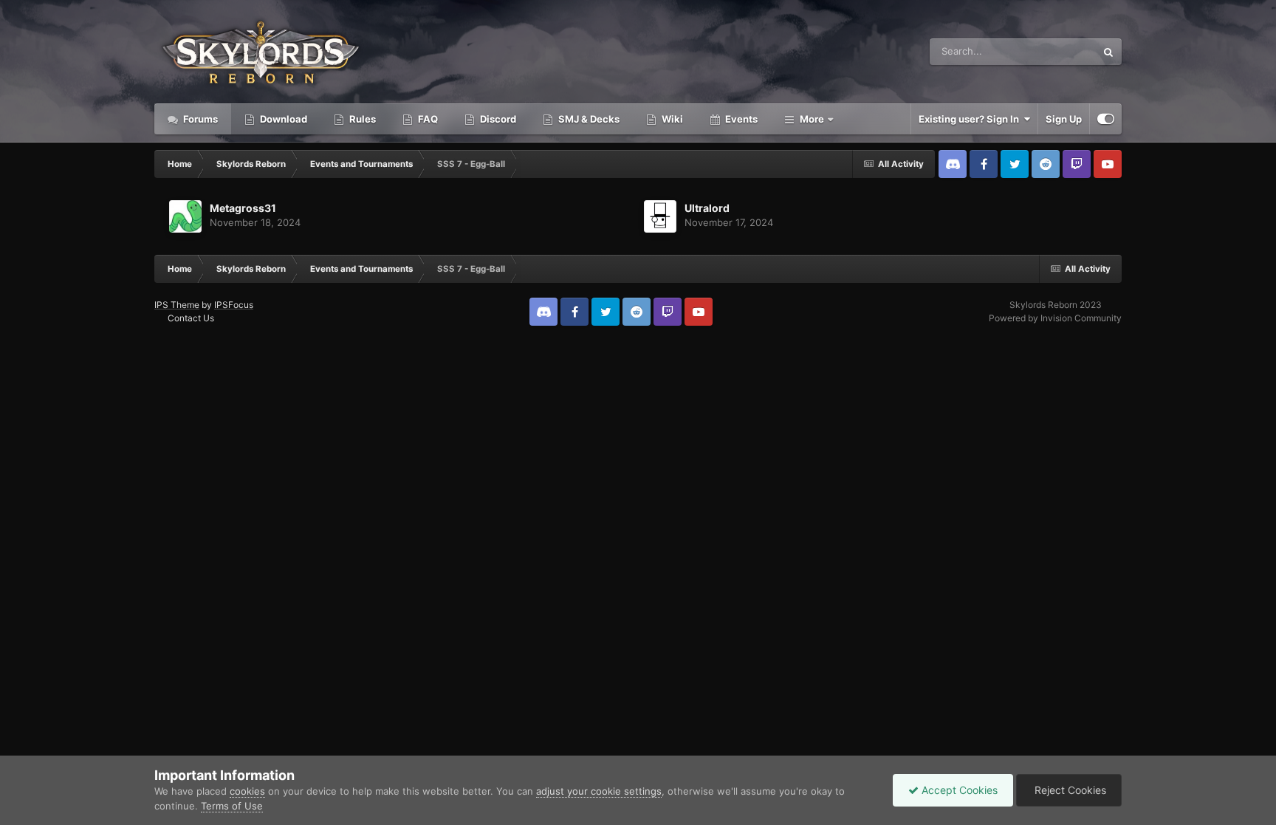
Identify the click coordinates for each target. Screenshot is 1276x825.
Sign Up (1064, 119)
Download (282, 119)
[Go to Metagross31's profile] (185, 216)
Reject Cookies (1069, 790)
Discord (497, 119)
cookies (247, 791)
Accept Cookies (958, 790)
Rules (361, 119)
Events (740, 119)
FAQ (427, 119)
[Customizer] (1106, 118)
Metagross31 (243, 208)
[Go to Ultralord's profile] (660, 216)
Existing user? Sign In (971, 119)
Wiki (671, 119)
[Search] (1108, 51)
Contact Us (191, 318)
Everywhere (1050, 51)
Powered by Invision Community (1055, 318)
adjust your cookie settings (599, 791)
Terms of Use (232, 806)
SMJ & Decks (588, 119)
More (812, 119)
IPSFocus (233, 304)
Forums (199, 119)
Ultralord (707, 208)
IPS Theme (176, 304)
